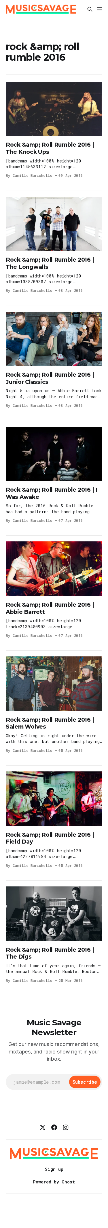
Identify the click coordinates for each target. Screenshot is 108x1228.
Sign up (54, 1169)
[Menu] (99, 9)
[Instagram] (66, 1127)
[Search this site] (89, 9)
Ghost (68, 1182)
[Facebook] (54, 1127)
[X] (43, 1127)
